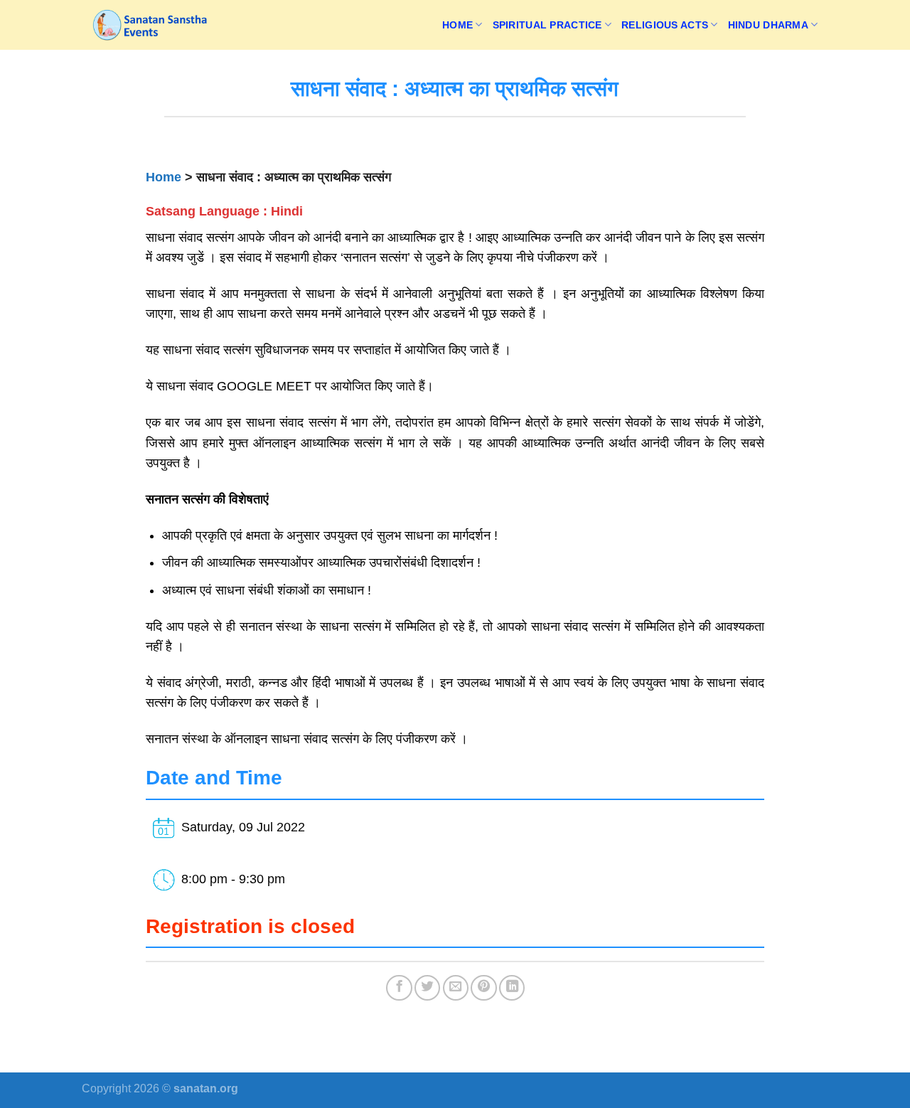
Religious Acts (664, 25)
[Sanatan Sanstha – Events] (153, 25)
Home (457, 25)
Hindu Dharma (768, 25)
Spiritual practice (547, 25)
